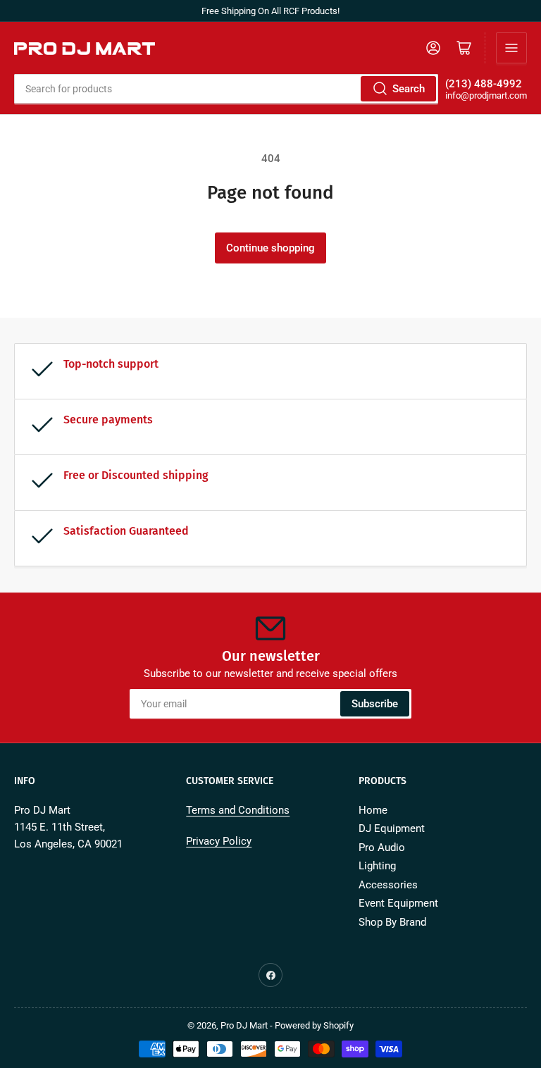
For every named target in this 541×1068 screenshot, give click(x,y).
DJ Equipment (392, 828)
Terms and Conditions (238, 810)
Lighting (377, 865)
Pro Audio (382, 847)
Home (373, 810)
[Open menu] (511, 47)
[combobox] (226, 89)
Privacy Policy (218, 841)
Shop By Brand (392, 922)
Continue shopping (270, 248)
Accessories (388, 884)
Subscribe (375, 703)
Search (408, 88)
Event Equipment (398, 903)
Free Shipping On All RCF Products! (270, 11)
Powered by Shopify (314, 1025)
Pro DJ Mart (244, 1025)
